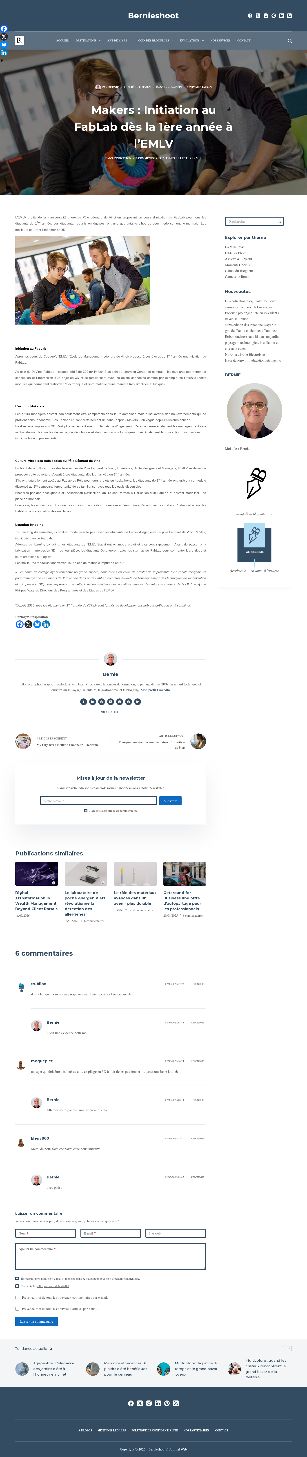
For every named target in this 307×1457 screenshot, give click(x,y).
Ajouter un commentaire (37, 1248)
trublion (38, 984)
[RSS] (289, 15)
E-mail (90, 1233)
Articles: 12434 (110, 711)
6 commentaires (199, 87)
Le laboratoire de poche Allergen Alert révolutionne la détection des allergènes (85, 903)
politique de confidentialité (121, 811)
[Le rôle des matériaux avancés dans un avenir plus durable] (135, 874)
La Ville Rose (235, 246)
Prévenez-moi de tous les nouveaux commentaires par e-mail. (65, 1297)
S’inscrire (170, 800)
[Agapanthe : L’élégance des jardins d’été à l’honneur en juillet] (22, 1369)
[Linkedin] (46, 624)
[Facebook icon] (83, 701)
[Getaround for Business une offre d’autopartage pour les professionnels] (184, 874)
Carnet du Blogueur (239, 270)
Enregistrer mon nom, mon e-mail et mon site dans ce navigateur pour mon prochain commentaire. (80, 1278)
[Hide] (2, 60)
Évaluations (190, 40)
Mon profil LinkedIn (155, 689)
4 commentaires (143, 910)
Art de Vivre (117, 40)
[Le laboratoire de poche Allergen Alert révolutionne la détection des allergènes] (86, 874)
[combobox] (251, 221)
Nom (24, 1233)
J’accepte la (113, 811)
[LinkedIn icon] (92, 701)
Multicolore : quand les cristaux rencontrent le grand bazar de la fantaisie (266, 1368)
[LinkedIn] (281, 15)
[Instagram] (266, 15)
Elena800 (40, 1138)
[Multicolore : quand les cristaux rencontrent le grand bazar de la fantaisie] (234, 1369)
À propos (85, 1430)
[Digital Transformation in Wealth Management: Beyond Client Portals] (36, 874)
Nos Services (221, 40)
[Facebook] (250, 15)
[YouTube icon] (137, 701)
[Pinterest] (273, 15)
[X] (28, 624)
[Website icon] (101, 701)
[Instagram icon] (119, 701)
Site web (155, 1233)
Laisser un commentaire (36, 1321)
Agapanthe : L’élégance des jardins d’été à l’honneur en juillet (53, 1368)
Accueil (62, 40)
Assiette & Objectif (238, 258)
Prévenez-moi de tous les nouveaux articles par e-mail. (60, 1308)
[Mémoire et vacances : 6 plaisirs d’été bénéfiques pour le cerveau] (93, 1369)
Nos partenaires (196, 1430)
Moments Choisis (237, 264)
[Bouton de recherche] (279, 221)
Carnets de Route (237, 276)
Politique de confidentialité (154, 1430)
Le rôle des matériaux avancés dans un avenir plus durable (135, 898)
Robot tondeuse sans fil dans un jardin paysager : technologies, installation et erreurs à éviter (252, 342)
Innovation (173, 87)
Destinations (86, 40)
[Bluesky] (37, 624)
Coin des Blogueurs (153, 40)
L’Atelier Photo (235, 253)
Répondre (197, 984)
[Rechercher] (290, 41)
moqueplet (42, 1061)
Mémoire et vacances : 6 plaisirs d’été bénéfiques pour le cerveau (125, 1368)
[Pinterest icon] (128, 701)
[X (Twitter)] (258, 15)
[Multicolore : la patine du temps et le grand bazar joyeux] (163, 1369)
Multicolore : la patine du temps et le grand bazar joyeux (197, 1368)
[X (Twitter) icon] (110, 701)
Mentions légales (112, 1430)
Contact (244, 40)
